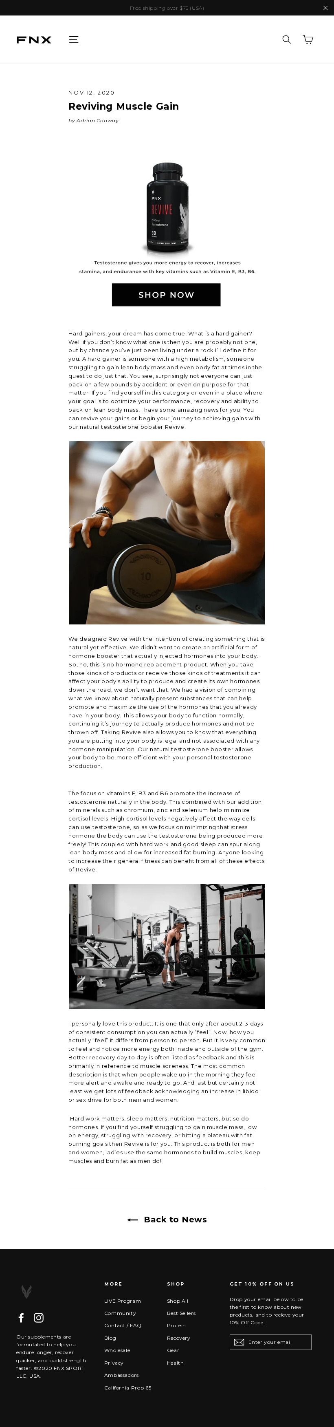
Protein (177, 1325)
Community (120, 1313)
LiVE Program (122, 1301)
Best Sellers (181, 1313)
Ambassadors (121, 1375)
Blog (110, 1338)
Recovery (179, 1338)
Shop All (178, 1301)
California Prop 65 (128, 1388)
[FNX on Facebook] (21, 1318)
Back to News (174, 1219)
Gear (173, 1350)
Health (175, 1363)
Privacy (114, 1363)
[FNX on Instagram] (39, 1318)
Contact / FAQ (123, 1325)
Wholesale (117, 1350)
